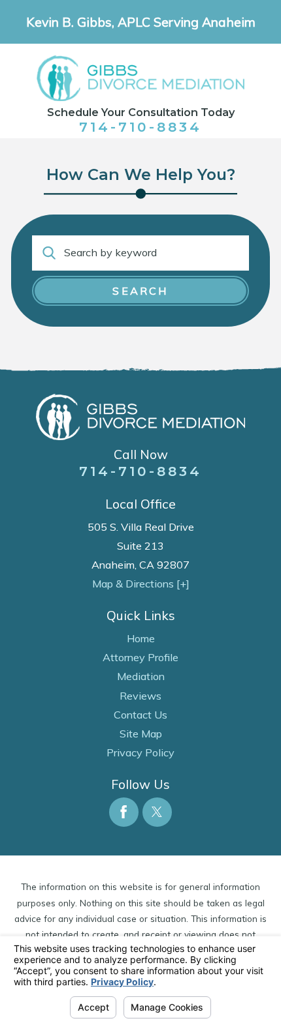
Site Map (141, 733)
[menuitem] (140, 638)
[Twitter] (157, 812)
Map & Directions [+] (141, 583)
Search (140, 290)
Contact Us (140, 714)
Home (141, 638)
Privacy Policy (140, 752)
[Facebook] (124, 812)
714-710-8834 (140, 127)
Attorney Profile (140, 657)
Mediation (141, 676)
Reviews (140, 695)
